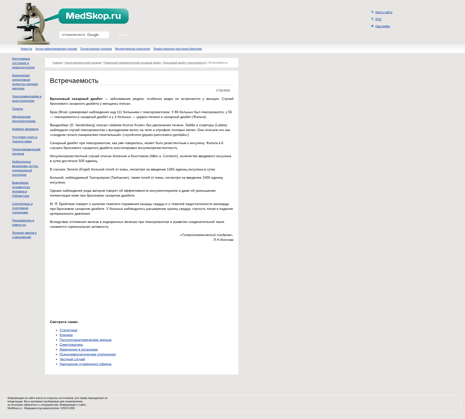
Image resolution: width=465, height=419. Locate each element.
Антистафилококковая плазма (56, 49)
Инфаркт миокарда (25, 129)
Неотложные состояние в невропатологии (23, 63)
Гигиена (17, 108)
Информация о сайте (73, 404)
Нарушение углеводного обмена (85, 364)
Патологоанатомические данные (86, 340)
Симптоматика (71, 344)
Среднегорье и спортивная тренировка (22, 208)
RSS (378, 19)
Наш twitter (382, 26)
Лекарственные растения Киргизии (177, 49)
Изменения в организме (79, 349)
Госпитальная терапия (96, 49)
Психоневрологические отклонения (88, 354)
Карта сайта (383, 12)
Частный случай (72, 359)
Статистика (68, 330)
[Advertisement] (90, 279)
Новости (26, 49)
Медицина (30, 408)
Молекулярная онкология (132, 49)
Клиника (66, 335)
